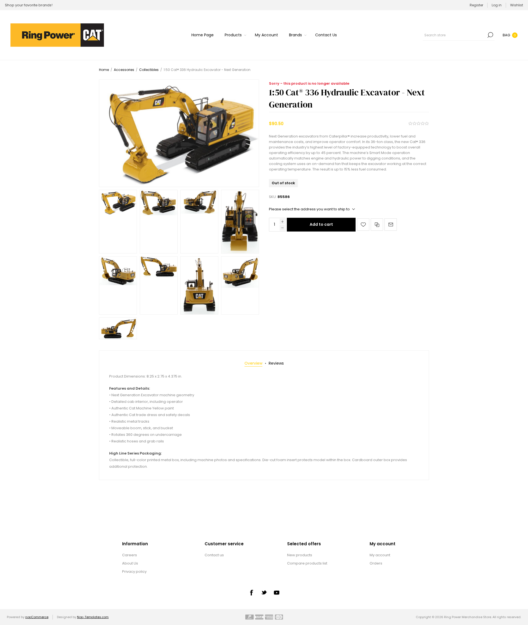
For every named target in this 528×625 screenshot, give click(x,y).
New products (299, 555)
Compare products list (307, 563)
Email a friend (390, 224)
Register (476, 5)
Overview (253, 363)
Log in (497, 5)
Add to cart (321, 224)
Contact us (214, 555)
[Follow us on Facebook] (251, 592)
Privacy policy (134, 571)
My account (380, 555)
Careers (129, 555)
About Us (130, 563)
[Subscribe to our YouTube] (276, 592)
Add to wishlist (363, 224)
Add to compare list (377, 224)
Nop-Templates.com (93, 617)
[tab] (253, 363)
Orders (376, 563)
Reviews (276, 363)
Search (490, 34)
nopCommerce (36, 617)
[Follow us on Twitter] (264, 592)
